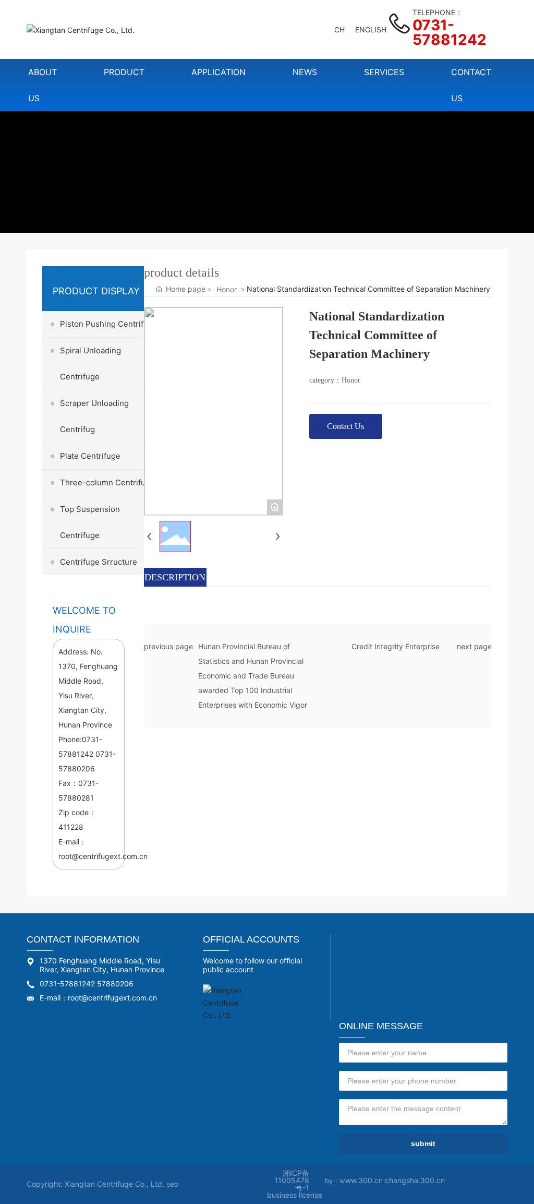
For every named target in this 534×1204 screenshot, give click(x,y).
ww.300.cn (365, 1180)
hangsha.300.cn (417, 1180)
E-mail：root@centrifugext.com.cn (98, 997)
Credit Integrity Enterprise (395, 646)
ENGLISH (370, 29)
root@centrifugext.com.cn (103, 856)
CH (339, 29)
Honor (226, 289)
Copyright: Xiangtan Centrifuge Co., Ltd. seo (102, 1183)
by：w (335, 1180)
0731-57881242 (449, 32)
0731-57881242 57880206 (87, 983)
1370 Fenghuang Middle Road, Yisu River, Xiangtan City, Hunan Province (102, 965)
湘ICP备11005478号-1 (291, 1180)
